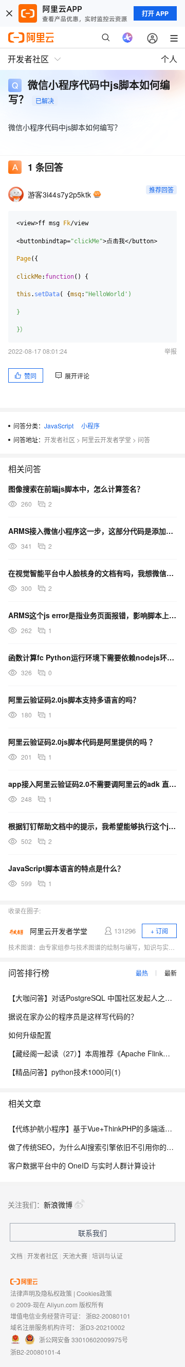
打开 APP (155, 13)
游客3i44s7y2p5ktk (59, 194)
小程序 (90, 425)
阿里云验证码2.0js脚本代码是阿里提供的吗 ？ (82, 741)
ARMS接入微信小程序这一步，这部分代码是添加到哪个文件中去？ (92, 531)
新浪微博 (58, 1204)
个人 (169, 59)
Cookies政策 (94, 1293)
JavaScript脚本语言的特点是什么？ (66, 868)
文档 (16, 1255)
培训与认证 (107, 1255)
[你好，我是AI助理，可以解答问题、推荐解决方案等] (127, 37)
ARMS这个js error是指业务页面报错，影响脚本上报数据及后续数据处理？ (92, 615)
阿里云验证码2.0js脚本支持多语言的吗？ (74, 699)
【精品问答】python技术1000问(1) (64, 1072)
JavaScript (58, 425)
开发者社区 (59, 439)
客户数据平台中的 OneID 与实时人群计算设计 (82, 1165)
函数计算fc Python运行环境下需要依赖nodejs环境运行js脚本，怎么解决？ (92, 657)
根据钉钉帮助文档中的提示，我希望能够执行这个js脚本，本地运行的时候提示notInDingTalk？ (92, 826)
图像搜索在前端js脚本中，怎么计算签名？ (76, 488)
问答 (144, 439)
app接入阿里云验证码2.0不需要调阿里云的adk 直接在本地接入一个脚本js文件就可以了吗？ (92, 784)
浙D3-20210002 (102, 1327)
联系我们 (92, 1233)
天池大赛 (75, 1255)
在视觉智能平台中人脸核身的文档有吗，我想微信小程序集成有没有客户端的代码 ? (92, 573)
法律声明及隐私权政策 (41, 1293)
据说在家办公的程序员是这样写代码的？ (73, 1016)
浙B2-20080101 (108, 1315)
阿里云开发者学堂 (106, 439)
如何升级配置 (29, 1035)
